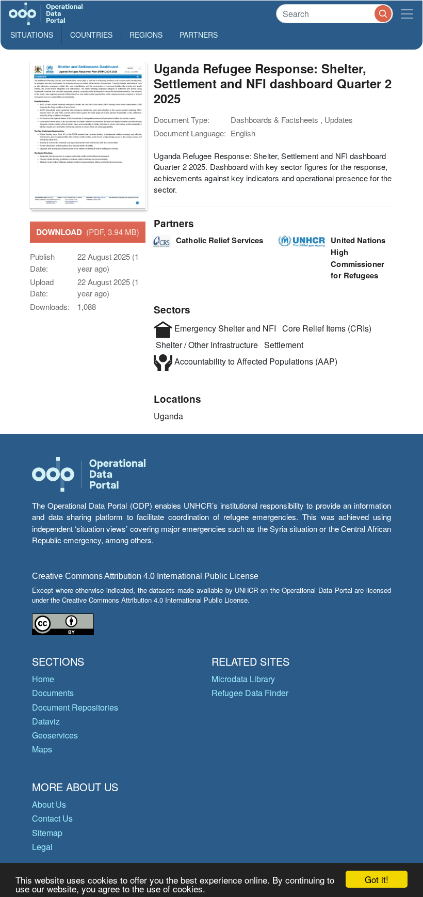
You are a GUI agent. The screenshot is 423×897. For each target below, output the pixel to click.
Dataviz (46, 721)
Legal (42, 847)
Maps (42, 749)
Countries (91, 34)
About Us (49, 804)
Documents (53, 693)
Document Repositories (75, 707)
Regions (145, 34)
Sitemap (47, 833)
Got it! (376, 879)
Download (87, 232)
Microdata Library (243, 679)
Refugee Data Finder (250, 693)
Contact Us (52, 818)
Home (43, 679)
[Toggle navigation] (407, 13)
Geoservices (55, 735)
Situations (31, 34)
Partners (199, 34)
